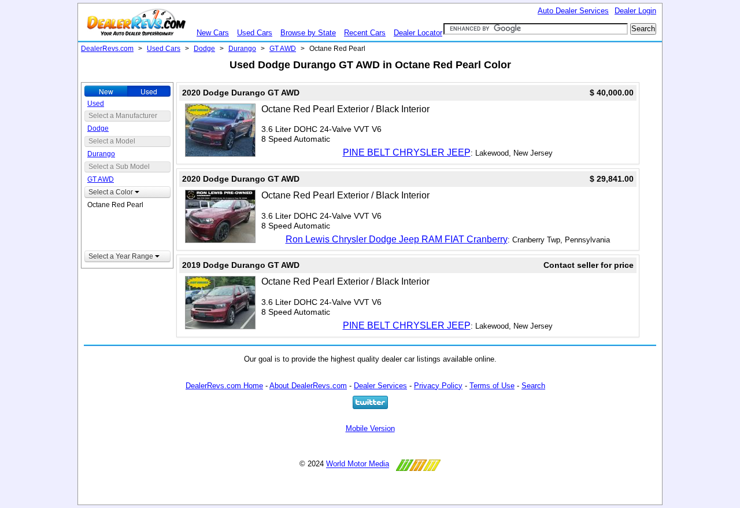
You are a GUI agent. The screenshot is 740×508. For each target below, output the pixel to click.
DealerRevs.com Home (224, 385)
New (106, 91)
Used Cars (254, 32)
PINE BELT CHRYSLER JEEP (407, 152)
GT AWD (282, 49)
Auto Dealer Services (573, 10)
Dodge (204, 49)
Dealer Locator (418, 32)
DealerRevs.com (107, 49)
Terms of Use (492, 385)
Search (533, 385)
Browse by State (308, 32)
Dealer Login (635, 10)
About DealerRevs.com (308, 385)
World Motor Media (357, 464)
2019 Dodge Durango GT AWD (240, 265)
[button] (127, 192)
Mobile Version (370, 428)
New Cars (213, 32)
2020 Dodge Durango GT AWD (240, 92)
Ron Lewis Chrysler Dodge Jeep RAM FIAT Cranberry (397, 239)
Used (148, 91)
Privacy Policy (438, 385)
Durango (242, 49)
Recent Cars (365, 32)
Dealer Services (380, 385)
